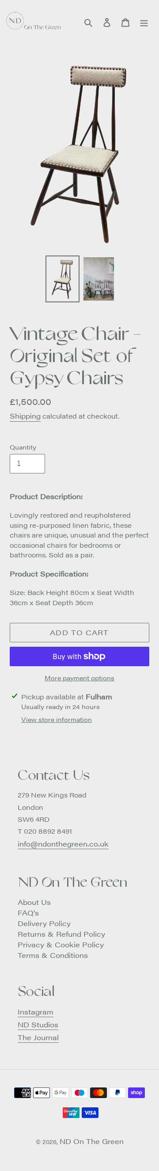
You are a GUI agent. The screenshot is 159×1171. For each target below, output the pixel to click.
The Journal (38, 1037)
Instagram (35, 1012)
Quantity (23, 446)
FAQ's (28, 913)
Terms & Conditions (53, 955)
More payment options (79, 677)
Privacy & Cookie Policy (61, 944)
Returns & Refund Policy (61, 934)
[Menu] (144, 21)
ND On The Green (92, 1141)
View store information (56, 719)
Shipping (25, 416)
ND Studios (38, 1024)
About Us (34, 902)
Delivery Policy (44, 923)
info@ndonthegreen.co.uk (63, 844)
